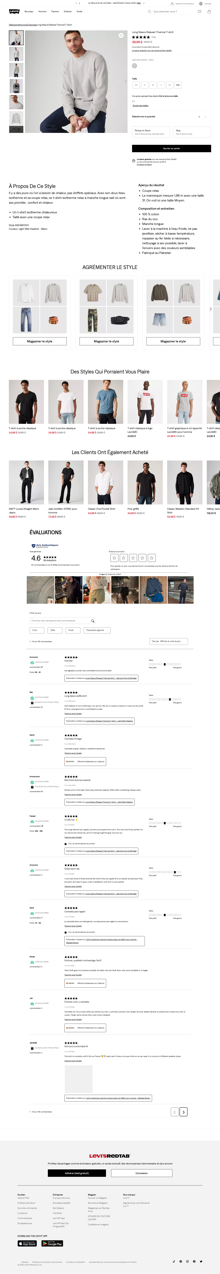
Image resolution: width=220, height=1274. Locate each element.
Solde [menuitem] (79, 11)
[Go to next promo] (144, 3)
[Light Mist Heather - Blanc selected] (134, 66)
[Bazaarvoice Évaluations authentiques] (45, 546)
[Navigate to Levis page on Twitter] (201, 1262)
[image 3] (72, 130)
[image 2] (69, 130)
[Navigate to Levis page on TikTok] (173, 1262)
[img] (110, 1156)
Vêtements (14, 24)
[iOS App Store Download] (27, 1243)
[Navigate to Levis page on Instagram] (187, 1262)
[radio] (136, 85)
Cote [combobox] (34, 630)
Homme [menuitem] (42, 11)
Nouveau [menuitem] (29, 11)
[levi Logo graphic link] (14, 11)
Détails (140, 3)
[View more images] (16, 129)
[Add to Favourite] (121, 35)
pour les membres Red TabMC (152, 50)
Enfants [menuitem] (68, 11)
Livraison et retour (144, 164)
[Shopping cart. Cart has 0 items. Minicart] (209, 11)
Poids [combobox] (70, 630)
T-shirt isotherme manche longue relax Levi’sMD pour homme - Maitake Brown (117, 1098)
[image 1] (66, 130)
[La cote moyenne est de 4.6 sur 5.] (141, 37)
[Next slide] (210, 309)
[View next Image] (126, 82)
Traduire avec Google (73, 713)
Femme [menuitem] (55, 11)
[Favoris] (199, 11)
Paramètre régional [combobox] (95, 630)
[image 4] (76, 130)
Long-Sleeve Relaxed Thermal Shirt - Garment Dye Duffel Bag (110, 678)
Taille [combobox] (52, 630)
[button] (140, 105)
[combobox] (171, 641)
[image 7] (86, 130)
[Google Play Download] (52, 1243)
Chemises (32, 24)
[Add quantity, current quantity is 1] (205, 117)
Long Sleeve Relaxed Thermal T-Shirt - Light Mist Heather (109, 721)
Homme (23, 24)
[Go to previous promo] (76, 3)
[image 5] (79, 130)
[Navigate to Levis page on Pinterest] (180, 1262)
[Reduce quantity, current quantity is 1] (193, 117)
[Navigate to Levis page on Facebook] (194, 1262)
